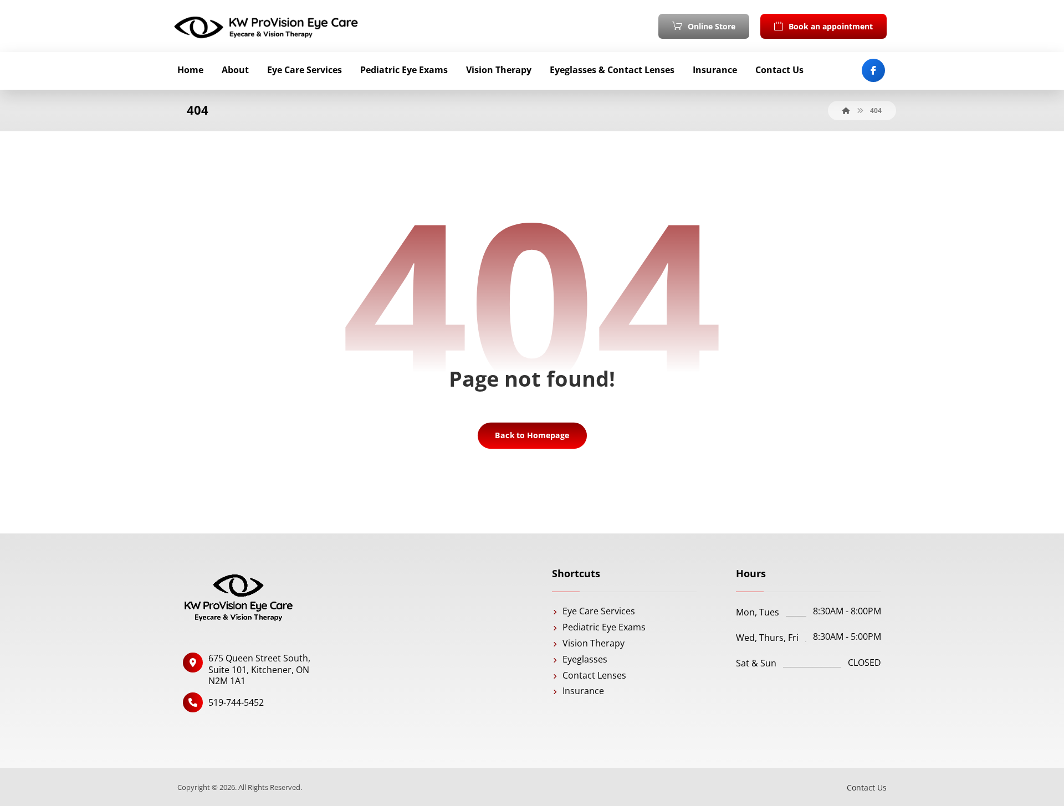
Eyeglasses (584, 659)
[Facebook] (873, 70)
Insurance (583, 691)
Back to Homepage (532, 435)
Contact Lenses (594, 675)
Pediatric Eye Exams (604, 627)
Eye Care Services (598, 611)
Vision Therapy (593, 643)
